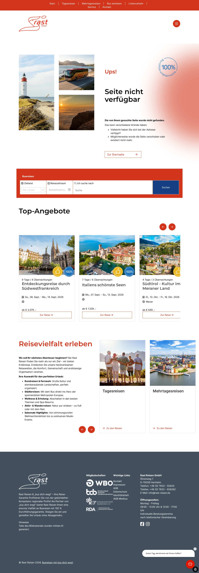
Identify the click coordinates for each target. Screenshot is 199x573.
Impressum (119, 484)
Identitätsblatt (121, 495)
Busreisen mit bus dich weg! (57, 562)
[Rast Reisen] (33, 23)
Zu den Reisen (114, 428)
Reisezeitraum (58, 183)
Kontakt (107, 7)
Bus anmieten (115, 3)
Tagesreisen (69, 3)
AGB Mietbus (120, 498)
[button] (163, 226)
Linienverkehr (136, 3)
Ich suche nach (85, 183)
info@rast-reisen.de (159, 492)
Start (53, 3)
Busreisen (28, 176)
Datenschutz (120, 491)
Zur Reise (45, 314)
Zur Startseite (115, 154)
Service (92, 7)
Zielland (28, 183)
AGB (115, 488)
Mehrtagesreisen (91, 3)
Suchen (166, 187)
